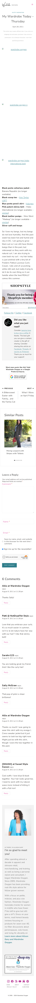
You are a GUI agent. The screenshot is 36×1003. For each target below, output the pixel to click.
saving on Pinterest (21, 352)
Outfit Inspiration (18, 12)
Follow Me (9, 313)
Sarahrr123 (8, 655)
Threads (25, 349)
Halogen (30, 203)
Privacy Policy (12, 987)
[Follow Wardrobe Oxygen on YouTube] (20, 981)
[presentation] (18, 433)
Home (8, 985)
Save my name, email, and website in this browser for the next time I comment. (18, 541)
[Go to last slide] (7, 439)
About (17, 985)
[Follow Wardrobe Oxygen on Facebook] (12, 981)
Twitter (18, 313)
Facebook (27, 313)
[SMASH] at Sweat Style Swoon (15, 765)
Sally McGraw (9, 685)
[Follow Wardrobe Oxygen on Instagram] (8, 981)
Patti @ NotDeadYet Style (15, 615)
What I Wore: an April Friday (27, 392)
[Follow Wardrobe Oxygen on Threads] (16, 981)
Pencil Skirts (6, 307)
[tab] (14, 460)
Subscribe (25, 987)
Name (6, 521)
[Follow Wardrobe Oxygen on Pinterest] (27, 981)
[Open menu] (32, 4)
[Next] (28, 439)
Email (6, 532)
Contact (26, 985)
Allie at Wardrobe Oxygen (16, 585)
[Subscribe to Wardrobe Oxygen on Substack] (24, 981)
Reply (6, 603)
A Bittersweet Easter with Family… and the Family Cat (8, 395)
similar (5, 213)
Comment (7, 484)
